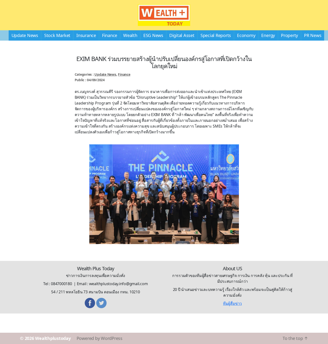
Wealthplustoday (53, 338)
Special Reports (215, 35)
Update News (25, 35)
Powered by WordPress (99, 338)
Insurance (86, 35)
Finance (109, 35)
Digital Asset (181, 35)
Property (289, 35)
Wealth (130, 35)
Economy (246, 35)
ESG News (153, 35)
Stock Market (57, 35)
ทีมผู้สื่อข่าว (232, 303)
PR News (312, 35)
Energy (268, 35)
